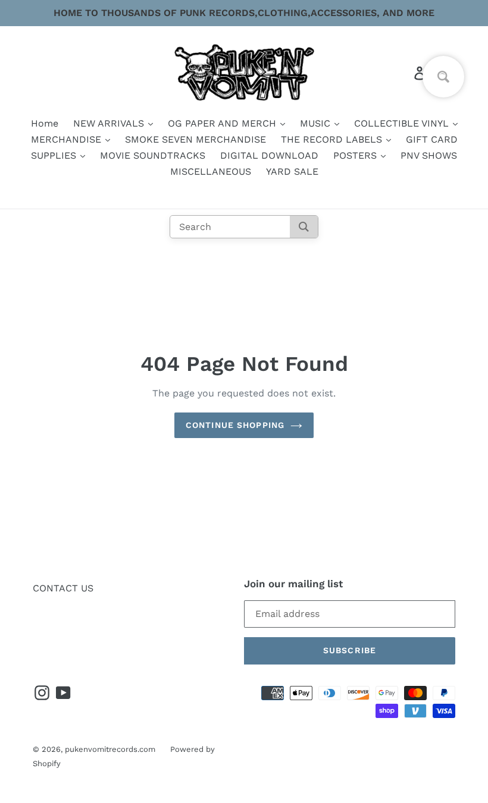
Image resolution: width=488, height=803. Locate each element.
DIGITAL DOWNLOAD (269, 155)
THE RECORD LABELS (333, 139)
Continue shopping (235, 425)
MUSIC (316, 123)
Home (44, 123)
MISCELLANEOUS (210, 171)
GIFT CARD (432, 139)
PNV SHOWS (429, 155)
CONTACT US (63, 588)
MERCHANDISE (67, 139)
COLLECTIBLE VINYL (403, 123)
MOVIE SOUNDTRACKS (152, 155)
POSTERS (356, 155)
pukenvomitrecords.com (110, 749)
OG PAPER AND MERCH (223, 123)
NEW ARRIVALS (110, 123)
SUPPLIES (55, 155)
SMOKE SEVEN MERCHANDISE (195, 139)
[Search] (304, 227)
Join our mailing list (293, 584)
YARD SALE (292, 171)
